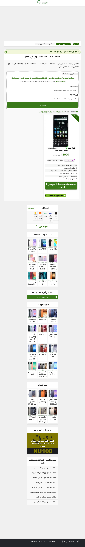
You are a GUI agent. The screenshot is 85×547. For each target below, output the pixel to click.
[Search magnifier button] (56, 297)
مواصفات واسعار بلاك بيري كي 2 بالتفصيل (61, 185)
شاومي (40, 217)
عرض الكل (31, 208)
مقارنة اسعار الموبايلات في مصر (45, 468)
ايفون (56, 217)
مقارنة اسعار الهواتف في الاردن (45, 482)
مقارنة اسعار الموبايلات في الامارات (44, 478)
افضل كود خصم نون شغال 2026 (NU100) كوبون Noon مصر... (42, 443)
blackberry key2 (61, 150)
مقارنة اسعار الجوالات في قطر (46, 497)
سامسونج (50, 218)
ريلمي (35, 217)
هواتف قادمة (74, 541)
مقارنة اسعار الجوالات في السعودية (44, 473)
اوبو (45, 216)
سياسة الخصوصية (36, 541)
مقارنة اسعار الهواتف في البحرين (45, 502)
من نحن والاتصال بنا (49, 541)
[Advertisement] (42, 23)
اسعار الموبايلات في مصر (64, 44)
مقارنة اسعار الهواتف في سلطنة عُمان (43, 492)
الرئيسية (75, 44)
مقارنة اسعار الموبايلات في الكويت (44, 487)
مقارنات (64, 541)
